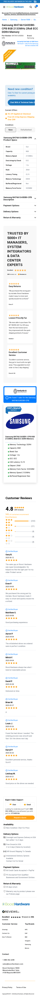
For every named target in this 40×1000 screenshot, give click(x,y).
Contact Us (5, 933)
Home (4, 20)
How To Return (6, 937)
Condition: (9, 125)
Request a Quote (20, 818)
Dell (26, 933)
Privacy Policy (7, 987)
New (11, 130)
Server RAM (25, 20)
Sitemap (5, 929)
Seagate (27, 941)
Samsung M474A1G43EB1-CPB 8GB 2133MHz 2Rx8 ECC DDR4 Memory (20, 438)
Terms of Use (21, 987)
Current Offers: (11, 110)
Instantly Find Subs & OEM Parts (27, 41)
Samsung (13, 20)
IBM (26, 937)
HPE (26, 929)
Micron (27, 948)
